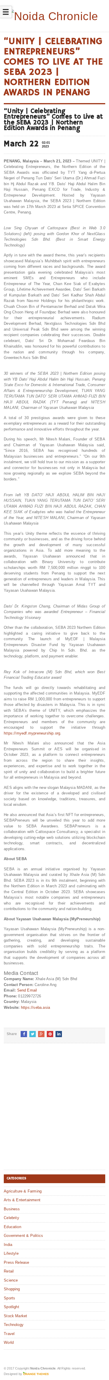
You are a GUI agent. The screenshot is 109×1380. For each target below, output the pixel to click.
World (9, 1342)
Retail (9, 1271)
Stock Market (15, 1316)
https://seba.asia (35, 1007)
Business (12, 1209)
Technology (14, 1324)
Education (12, 1227)
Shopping (12, 1289)
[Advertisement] (54, 1111)
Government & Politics (23, 1235)
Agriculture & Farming (23, 1191)
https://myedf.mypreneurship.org (32, 733)
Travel (9, 1334)
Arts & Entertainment (22, 1200)
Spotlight (11, 1307)
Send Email (27, 990)
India (8, 1244)
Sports (9, 1298)
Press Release (16, 1262)
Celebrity (11, 1218)
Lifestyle (11, 1253)
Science (11, 1280)
